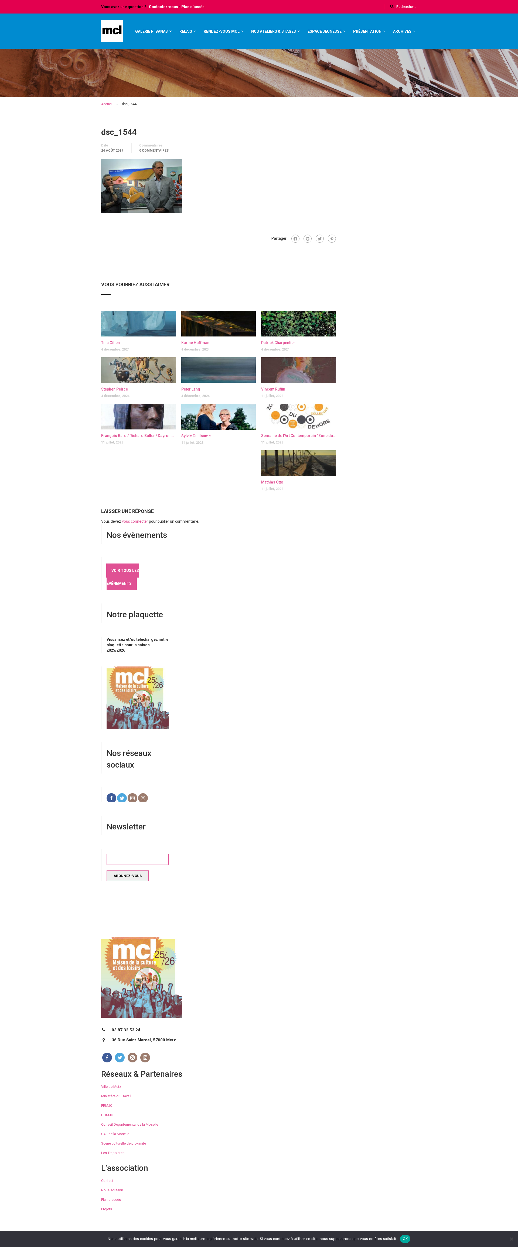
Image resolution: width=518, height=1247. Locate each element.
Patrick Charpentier (278, 343)
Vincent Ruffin (273, 389)
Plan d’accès (193, 7)
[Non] (511, 1239)
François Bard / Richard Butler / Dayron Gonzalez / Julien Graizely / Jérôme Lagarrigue (138, 436)
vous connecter (135, 521)
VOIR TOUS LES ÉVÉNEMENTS (123, 577)
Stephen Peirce (114, 389)
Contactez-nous (163, 7)
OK (405, 1238)
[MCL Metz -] (112, 33)
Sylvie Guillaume (196, 436)
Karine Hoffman (195, 343)
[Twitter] (320, 239)
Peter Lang (190, 389)
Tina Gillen (110, 343)
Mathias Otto (272, 482)
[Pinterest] (332, 239)
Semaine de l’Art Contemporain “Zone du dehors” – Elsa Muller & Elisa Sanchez (298, 436)
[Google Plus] (308, 239)
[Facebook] (295, 239)
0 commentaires (154, 150)
